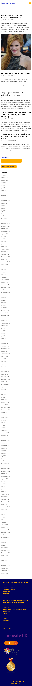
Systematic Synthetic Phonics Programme (16, 600)
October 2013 (4, 443)
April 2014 (3, 427)
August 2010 (4, 540)
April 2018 (3, 305)
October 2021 (4, 198)
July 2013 (3, 450)
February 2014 (5, 433)
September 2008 (5, 570)
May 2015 (3, 394)
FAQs (5, 618)
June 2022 (3, 182)
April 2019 (3, 274)
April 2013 (3, 458)
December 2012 (5, 468)
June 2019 (3, 269)
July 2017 (3, 328)
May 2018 (3, 302)
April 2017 (3, 336)
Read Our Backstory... (8, 166)
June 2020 (3, 239)
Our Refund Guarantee (10, 616)
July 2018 (3, 297)
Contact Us (7, 593)
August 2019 (4, 264)
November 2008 (5, 565)
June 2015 (3, 392)
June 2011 (3, 514)
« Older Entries (5, 157)
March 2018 (4, 308)
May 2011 (3, 517)
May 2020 (3, 241)
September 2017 (5, 323)
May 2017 (3, 333)
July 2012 (3, 481)
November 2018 (5, 287)
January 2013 (4, 466)
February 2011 (5, 524)
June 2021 (3, 208)
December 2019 (5, 254)
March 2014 (4, 430)
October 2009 (4, 555)
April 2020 (3, 244)
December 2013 (5, 438)
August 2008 (4, 573)
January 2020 (4, 251)
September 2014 (5, 415)
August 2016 (4, 356)
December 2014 (5, 407)
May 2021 (3, 211)
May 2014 (3, 425)
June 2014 (3, 422)
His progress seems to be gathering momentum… (12, 94)
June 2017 (3, 330)
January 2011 (4, 527)
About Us (6, 585)
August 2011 (4, 509)
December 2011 (5, 499)
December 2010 (5, 530)
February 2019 (5, 279)
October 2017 (4, 320)
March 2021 (4, 216)
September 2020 (5, 231)
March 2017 (4, 338)
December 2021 (5, 193)
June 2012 (3, 484)
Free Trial (7, 611)
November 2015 (5, 379)
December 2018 (5, 285)
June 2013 (3, 453)
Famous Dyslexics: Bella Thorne (16, 73)
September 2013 (5, 445)
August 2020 (4, 233)
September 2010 (5, 537)
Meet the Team (8, 587)
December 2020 (5, 223)
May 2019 (3, 272)
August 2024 (4, 177)
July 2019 (3, 267)
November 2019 (5, 256)
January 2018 (4, 313)
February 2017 (5, 341)
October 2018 (4, 290)
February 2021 (5, 218)
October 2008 (4, 568)
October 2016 (4, 351)
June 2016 (3, 361)
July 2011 (3, 512)
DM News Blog (12, 75)
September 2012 (5, 476)
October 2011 (4, 504)
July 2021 (3, 205)
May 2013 (3, 456)
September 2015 (5, 384)
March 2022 (4, 190)
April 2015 (3, 397)
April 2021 (3, 213)
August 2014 (4, 417)
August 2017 (4, 325)
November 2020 (5, 226)
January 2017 (4, 343)
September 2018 (5, 292)
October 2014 (4, 412)
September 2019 (5, 262)
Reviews (6, 620)
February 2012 (5, 494)
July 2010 (3, 542)
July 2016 (3, 359)
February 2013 (5, 463)
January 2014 (4, 435)
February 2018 (5, 310)
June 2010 (3, 545)
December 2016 (5, 346)
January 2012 (4, 496)
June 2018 (3, 300)
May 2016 (3, 364)
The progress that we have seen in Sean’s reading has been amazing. (16, 114)
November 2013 (5, 440)
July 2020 (3, 236)
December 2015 (5, 376)
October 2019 (4, 259)
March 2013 (4, 461)
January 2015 (4, 404)
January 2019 (4, 282)
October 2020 (4, 228)
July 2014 (3, 420)
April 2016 (3, 366)
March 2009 (4, 560)
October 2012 (4, 473)
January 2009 (4, 563)
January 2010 (4, 547)
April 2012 (3, 489)
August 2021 (4, 203)
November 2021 (5, 195)
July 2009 (3, 558)
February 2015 (5, 402)
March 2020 (4, 246)
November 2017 (5, 318)
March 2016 (4, 369)
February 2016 (5, 371)
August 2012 (4, 479)
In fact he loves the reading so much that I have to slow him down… (15, 136)
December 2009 (5, 550)
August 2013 (4, 448)
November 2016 (5, 348)
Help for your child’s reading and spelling (15, 609)
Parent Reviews (12, 19)
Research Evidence (9, 589)
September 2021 (5, 200)
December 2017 (5, 315)
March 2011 (4, 522)
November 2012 (5, 471)
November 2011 (5, 501)
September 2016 (5, 353)
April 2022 (3, 188)
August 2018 (4, 295)
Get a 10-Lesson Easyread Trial (11, 161)
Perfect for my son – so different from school (12, 16)
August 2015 (4, 387)
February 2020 (5, 249)
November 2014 (5, 410)
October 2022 (4, 180)
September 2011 (5, 507)
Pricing (6, 614)
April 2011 (3, 519)
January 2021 (4, 221)
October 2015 (4, 382)
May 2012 (3, 486)
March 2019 (4, 277)
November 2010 (5, 532)
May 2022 (3, 185)
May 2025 (3, 175)
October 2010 (4, 535)
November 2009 (5, 553)
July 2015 (3, 389)
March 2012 (4, 491)
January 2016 (4, 374)
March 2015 (4, 399)
